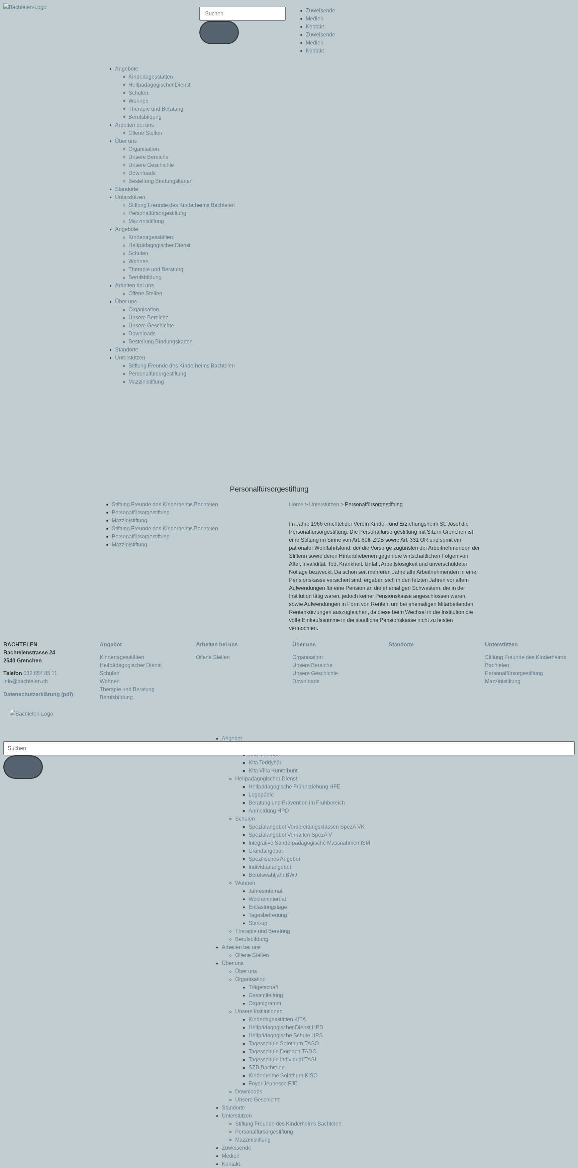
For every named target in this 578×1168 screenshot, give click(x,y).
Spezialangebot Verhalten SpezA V (290, 835)
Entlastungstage (268, 907)
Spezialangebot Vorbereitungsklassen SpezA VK (307, 827)
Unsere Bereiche (148, 157)
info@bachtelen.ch (25, 681)
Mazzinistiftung (146, 221)
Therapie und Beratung (155, 109)
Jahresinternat (265, 891)
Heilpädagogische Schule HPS (286, 1035)
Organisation (143, 149)
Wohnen (138, 101)
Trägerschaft (263, 987)
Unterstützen (130, 197)
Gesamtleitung (266, 995)
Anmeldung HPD (269, 811)
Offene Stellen (145, 133)
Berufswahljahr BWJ (273, 875)
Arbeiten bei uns (134, 125)
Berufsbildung (145, 117)
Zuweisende (320, 10)
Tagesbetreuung (268, 915)
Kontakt (315, 26)
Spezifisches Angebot (274, 859)
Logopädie (261, 795)
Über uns (126, 141)
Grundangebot (266, 851)
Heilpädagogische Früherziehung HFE (295, 786)
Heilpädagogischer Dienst (159, 85)
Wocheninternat (267, 899)
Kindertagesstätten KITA (277, 1019)
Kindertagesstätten (150, 77)
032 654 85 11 (40, 673)
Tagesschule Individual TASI (282, 1059)
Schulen (138, 93)
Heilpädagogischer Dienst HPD (286, 1027)
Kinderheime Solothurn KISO (283, 1075)
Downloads (142, 173)
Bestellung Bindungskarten (160, 181)
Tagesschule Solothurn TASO (284, 1043)
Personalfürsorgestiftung (157, 213)
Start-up (258, 923)
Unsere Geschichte (151, 165)
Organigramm (265, 1003)
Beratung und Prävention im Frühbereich (297, 803)
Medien (314, 18)
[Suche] (219, 32)
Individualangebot (270, 867)
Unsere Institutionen (259, 1011)
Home (296, 504)
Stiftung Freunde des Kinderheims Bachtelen (181, 205)
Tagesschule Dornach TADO (282, 1051)
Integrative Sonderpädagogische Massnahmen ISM (309, 843)
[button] (289, 731)
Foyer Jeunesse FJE (273, 1083)
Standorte (126, 189)
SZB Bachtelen (267, 1067)
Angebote (126, 69)
